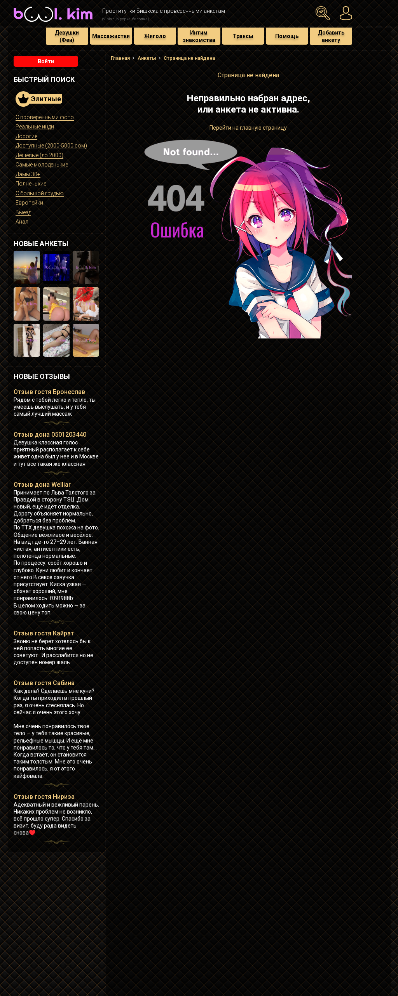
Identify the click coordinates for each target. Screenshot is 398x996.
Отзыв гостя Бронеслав (49, 392)
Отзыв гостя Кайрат (44, 633)
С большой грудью (40, 193)
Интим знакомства (199, 36)
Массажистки (111, 36)
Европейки (29, 203)
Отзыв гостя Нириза (44, 796)
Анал (22, 222)
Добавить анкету (331, 36)
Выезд (23, 212)
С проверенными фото (45, 117)
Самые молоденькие (42, 164)
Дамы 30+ (28, 174)
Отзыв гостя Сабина (44, 683)
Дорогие (26, 136)
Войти (46, 61)
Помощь (286, 36)
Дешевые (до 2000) (39, 155)
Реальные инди (35, 126)
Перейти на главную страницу (248, 128)
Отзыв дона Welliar (42, 484)
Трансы (243, 36)
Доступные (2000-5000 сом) (51, 145)
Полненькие (31, 183)
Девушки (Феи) (67, 36)
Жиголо (155, 36)
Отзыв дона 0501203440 (50, 434)
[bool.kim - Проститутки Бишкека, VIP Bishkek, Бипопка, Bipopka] (53, 23)
